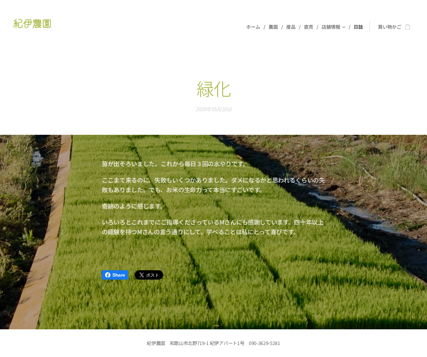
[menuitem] (255, 26)
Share (118, 275)
